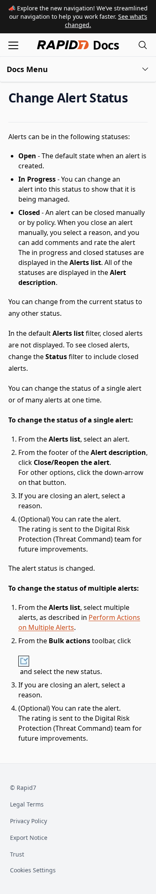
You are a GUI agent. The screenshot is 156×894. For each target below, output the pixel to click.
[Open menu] (13, 44)
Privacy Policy (28, 821)
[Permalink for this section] (134, 97)
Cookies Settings (33, 870)
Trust (17, 854)
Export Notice (28, 838)
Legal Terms (27, 804)
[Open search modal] (142, 44)
